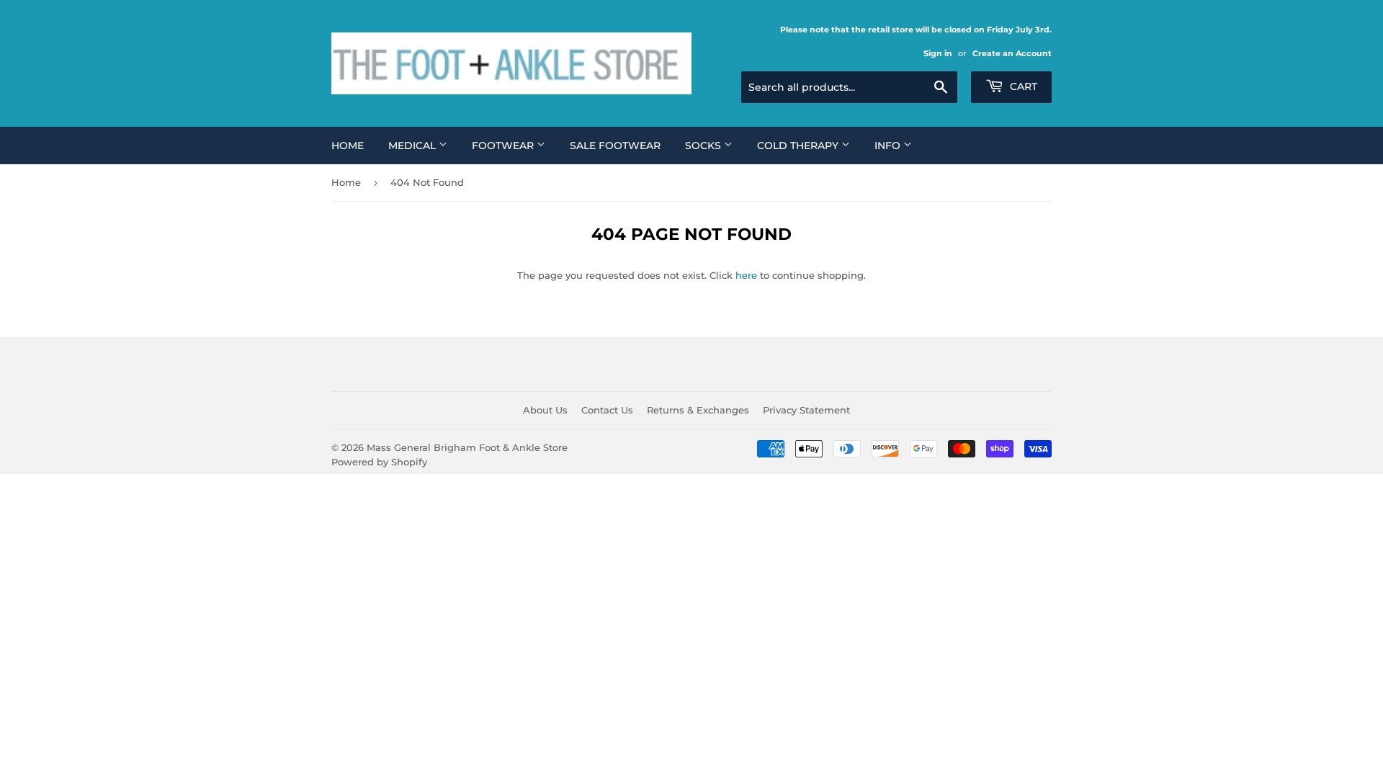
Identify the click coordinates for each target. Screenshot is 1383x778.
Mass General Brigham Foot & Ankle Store (467, 447)
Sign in (937, 53)
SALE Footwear (615, 145)
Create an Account (1012, 53)
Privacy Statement (806, 410)
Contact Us (607, 410)
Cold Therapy (799, 145)
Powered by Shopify (379, 462)
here (746, 275)
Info (888, 145)
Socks (704, 145)
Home (347, 145)
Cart (1022, 86)
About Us (545, 410)
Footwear (504, 145)
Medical (413, 145)
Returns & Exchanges (698, 410)
